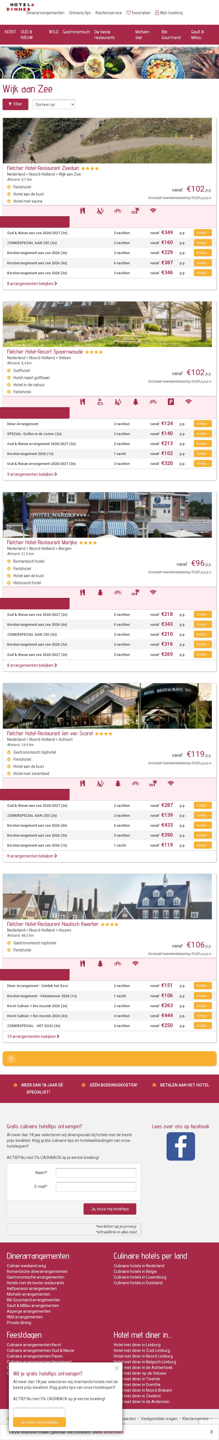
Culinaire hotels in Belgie (135, 1272)
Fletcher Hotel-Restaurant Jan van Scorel (50, 733)
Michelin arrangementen (28, 1294)
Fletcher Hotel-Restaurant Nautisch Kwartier (53, 923)
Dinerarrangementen (45, 12)
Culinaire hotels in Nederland (139, 1266)
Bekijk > (203, 232)
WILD (53, 31)
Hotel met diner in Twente (137, 1379)
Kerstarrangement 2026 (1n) (30, 454)
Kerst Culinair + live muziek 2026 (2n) (37, 1006)
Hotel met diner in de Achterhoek (143, 1368)
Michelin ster (142, 34)
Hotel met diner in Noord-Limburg (143, 1356)
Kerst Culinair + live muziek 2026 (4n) (37, 1016)
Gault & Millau (197, 34)
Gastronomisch (76, 31)
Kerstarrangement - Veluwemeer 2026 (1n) (42, 996)
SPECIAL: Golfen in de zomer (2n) (34, 434)
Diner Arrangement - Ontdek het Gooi (37, 986)
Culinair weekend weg (26, 1266)
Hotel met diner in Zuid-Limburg (142, 1351)
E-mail (40, 1187)
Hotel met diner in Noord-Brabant (143, 1390)
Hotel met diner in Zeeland (137, 1396)
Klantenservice (109, 12)
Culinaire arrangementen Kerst (34, 1345)
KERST (10, 31)
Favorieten (141, 12)
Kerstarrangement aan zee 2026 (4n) (37, 263)
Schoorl (65, 740)
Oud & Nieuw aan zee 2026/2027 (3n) (37, 233)
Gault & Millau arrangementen (33, 1306)
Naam (40, 1173)
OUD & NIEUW (27, 34)
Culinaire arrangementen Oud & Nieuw (40, 1351)
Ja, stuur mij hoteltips (110, 1209)
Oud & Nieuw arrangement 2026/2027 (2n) (41, 444)
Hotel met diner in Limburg (137, 1345)
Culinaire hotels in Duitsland (138, 1283)
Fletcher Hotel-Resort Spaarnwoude (45, 351)
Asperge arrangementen (29, 1311)
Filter (17, 104)
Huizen (65, 930)
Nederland (16, 174)
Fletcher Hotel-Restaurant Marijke (42, 542)
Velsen (65, 358)
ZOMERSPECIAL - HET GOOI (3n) (33, 1026)
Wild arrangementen (25, 1317)
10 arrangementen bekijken (32, 1037)
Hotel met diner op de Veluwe (140, 1373)
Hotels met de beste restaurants (35, 1283)
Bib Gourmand (171, 34)
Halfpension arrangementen (32, 1289)
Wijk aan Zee (70, 174)
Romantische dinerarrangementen (37, 1272)
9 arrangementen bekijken (30, 474)
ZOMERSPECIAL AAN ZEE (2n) (32, 243)
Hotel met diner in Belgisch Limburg (145, 1362)
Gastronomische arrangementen (35, 1277)
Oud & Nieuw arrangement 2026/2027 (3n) (41, 464)
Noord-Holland (42, 174)
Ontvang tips (80, 12)
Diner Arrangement (22, 424)
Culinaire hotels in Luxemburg (140, 1277)
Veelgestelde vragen (159, 1419)
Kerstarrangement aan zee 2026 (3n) (37, 273)
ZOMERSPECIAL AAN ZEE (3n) (32, 634)
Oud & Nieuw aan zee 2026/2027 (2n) (37, 614)
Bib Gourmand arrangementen (33, 1300)
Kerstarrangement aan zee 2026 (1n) (37, 845)
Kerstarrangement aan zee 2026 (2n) (37, 253)
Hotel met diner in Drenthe (137, 1385)
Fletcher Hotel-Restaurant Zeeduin (43, 168)
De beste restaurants (104, 34)
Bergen (65, 549)
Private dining (19, 1323)
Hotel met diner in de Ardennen (141, 1402)
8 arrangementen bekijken (30, 284)
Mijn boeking (171, 12)
